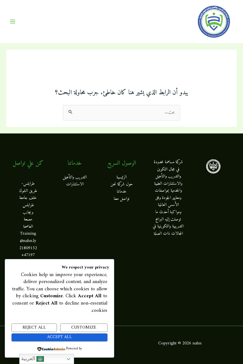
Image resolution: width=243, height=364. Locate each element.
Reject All (34, 327)
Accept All (59, 337)
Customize (83, 327)
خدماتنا (122, 191)
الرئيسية (121, 177)
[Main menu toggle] (12, 21)
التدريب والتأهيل (75, 177)
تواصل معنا (121, 199)
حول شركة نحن (121, 184)
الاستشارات (75, 184)
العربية (28, 358)
